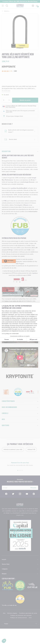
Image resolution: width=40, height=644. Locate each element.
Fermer (6, 339)
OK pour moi (33, 339)
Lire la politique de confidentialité (10, 333)
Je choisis (20, 339)
